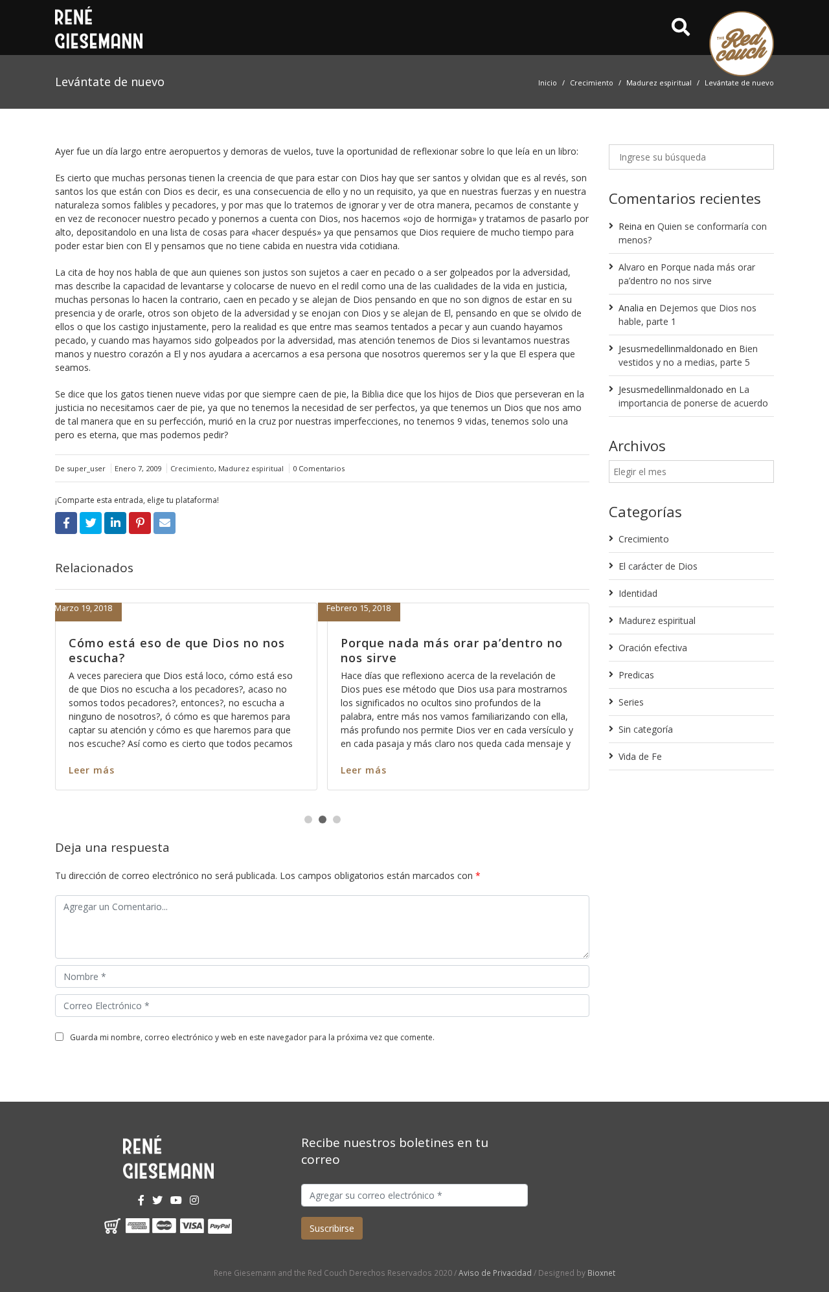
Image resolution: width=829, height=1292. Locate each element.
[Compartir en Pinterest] (140, 523)
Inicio (547, 82)
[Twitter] (157, 1200)
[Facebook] (141, 1200)
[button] (308, 819)
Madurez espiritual (659, 82)
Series (631, 702)
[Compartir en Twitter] (91, 523)
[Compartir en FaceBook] (66, 523)
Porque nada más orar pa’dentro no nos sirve (413, 650)
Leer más (325, 770)
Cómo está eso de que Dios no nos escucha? (138, 650)
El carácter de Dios (658, 566)
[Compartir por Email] (164, 523)
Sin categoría (646, 729)
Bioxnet (601, 1272)
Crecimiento (591, 82)
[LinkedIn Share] (115, 523)
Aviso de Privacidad (495, 1272)
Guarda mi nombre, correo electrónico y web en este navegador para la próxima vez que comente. (252, 1037)
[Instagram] (194, 1200)
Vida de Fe (640, 756)
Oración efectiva (653, 647)
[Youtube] (176, 1200)
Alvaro (632, 267)
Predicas (636, 675)
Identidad (638, 593)
